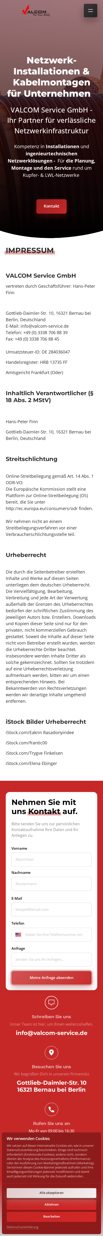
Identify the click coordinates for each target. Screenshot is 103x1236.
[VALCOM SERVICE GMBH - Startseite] (36, 11)
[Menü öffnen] (90, 10)
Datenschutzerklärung (22, 1227)
